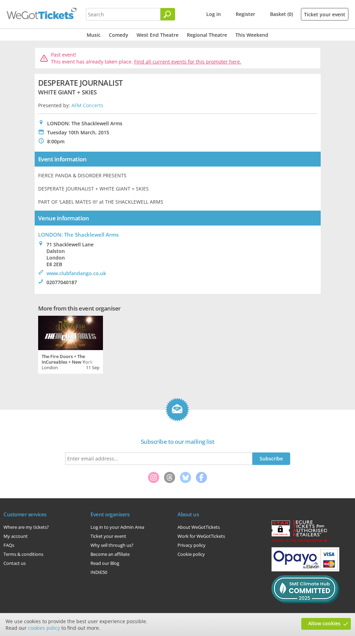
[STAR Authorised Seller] (299, 542)
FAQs (8, 545)
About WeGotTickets (199, 527)
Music (94, 35)
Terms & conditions (23, 554)
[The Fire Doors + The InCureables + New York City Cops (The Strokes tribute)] (70, 332)
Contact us (14, 563)
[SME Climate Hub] (305, 602)
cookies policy (44, 628)
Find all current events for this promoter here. (187, 61)
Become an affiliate (110, 554)
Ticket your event (324, 14)
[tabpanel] (70, 344)
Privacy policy (192, 545)
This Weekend (251, 35)
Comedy (118, 35)
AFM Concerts (87, 105)
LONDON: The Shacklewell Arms (78, 234)
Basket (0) (281, 14)
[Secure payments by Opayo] (305, 570)
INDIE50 (98, 572)
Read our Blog (104, 563)
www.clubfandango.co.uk (76, 273)
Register (245, 14)
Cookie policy (191, 554)
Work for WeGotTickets (201, 536)
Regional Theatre (207, 35)
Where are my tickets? (26, 527)
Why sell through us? (111, 545)
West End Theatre (158, 35)
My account (15, 536)
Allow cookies (324, 623)
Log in (213, 14)
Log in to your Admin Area (117, 527)
